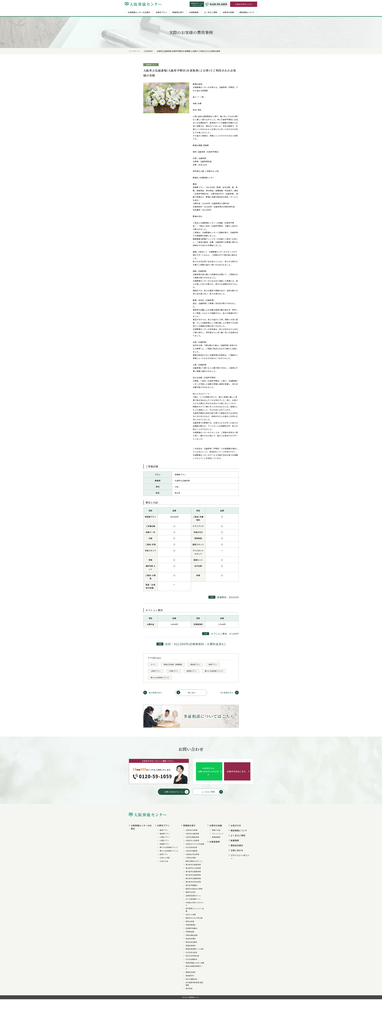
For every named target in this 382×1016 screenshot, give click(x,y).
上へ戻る (377, 1000)
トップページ (134, 51)
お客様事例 (148, 51)
